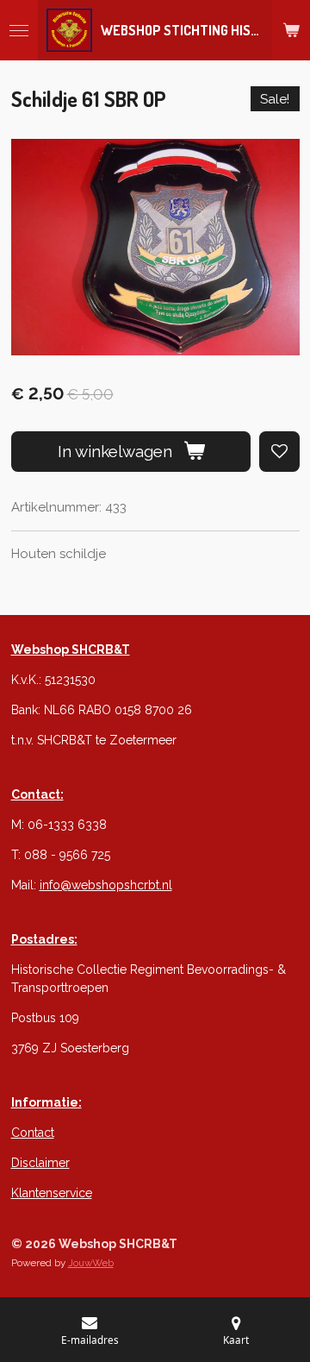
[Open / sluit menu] (19, 30)
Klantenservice (51, 1193)
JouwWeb (91, 1263)
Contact (32, 1132)
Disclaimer (40, 1163)
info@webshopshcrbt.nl (106, 885)
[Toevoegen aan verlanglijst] (279, 451)
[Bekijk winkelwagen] (291, 30)
